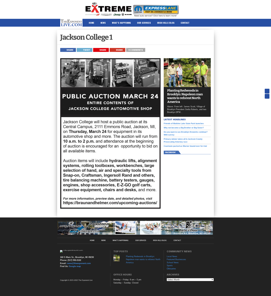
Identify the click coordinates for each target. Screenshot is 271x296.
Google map (75, 266)
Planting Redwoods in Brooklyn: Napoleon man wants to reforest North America (185, 96)
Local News (172, 256)
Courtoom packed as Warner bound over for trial (185, 146)
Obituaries (171, 268)
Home (91, 22)
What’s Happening (121, 22)
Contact (185, 22)
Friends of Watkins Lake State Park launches (184, 123)
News (103, 22)
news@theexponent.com (79, 263)
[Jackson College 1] (110, 207)
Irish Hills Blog (165, 22)
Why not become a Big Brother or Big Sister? (184, 128)
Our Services (144, 22)
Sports (170, 265)
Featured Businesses (176, 259)
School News (173, 262)
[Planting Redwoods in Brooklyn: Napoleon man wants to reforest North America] (187, 86)
